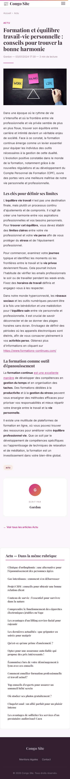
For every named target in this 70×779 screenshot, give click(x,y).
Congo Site (16, 3)
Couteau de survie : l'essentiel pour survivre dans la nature (34, 599)
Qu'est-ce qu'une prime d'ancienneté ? (30, 643)
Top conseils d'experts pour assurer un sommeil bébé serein (31, 686)
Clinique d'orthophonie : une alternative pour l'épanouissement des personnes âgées (35, 569)
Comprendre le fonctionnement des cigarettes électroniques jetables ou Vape (35, 610)
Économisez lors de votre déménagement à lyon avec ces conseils (33, 663)
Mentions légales (28, 759)
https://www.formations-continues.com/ (29, 350)
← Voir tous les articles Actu (20, 527)
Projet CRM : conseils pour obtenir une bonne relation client (35, 588)
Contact (46, 759)
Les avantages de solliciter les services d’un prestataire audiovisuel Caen (33, 716)
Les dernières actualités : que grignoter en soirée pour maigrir (33, 633)
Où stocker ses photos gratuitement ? (29, 696)
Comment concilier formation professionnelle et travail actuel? (35, 675)
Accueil (7, 13)
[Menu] (63, 3)
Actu (16, 13)
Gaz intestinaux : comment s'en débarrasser (33, 578)
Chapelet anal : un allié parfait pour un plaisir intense (35, 705)
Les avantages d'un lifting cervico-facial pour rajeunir (34, 622)
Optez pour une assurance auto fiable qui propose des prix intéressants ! (32, 652)
